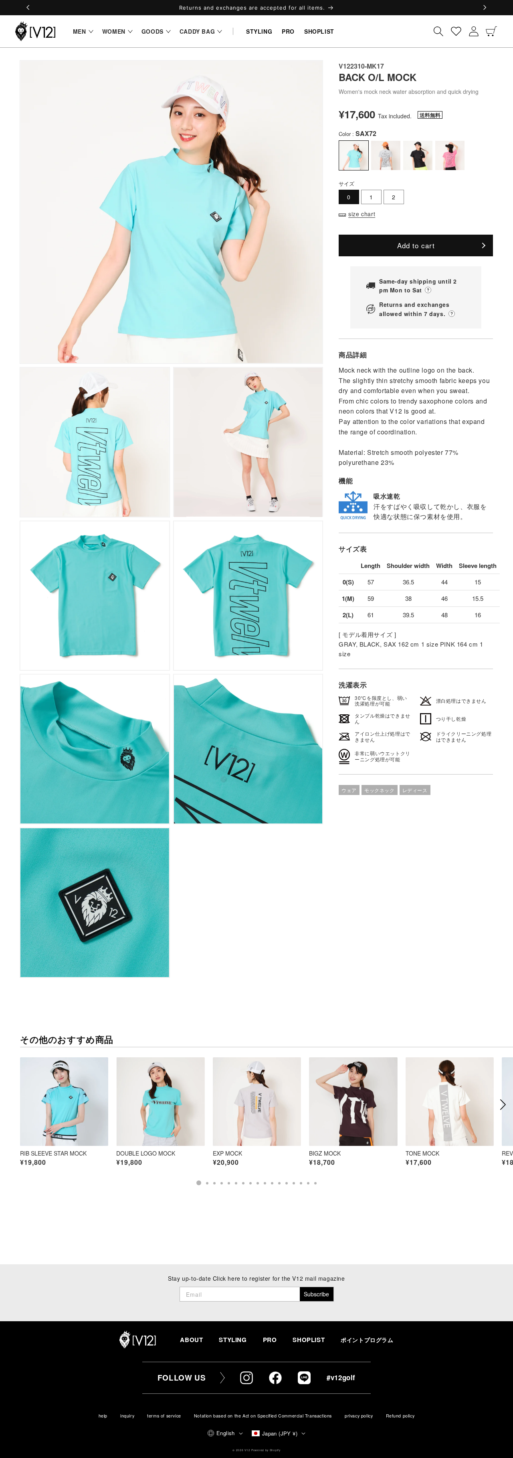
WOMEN (113, 31)
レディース (415, 790)
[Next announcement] (484, 7)
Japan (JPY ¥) (279, 1433)
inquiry (127, 1416)
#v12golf (341, 1377)
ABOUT (191, 1339)
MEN (79, 31)
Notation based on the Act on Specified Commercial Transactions (263, 1416)
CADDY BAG (197, 31)
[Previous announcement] (28, 7)
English (225, 1433)
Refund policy (400, 1416)
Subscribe (316, 1294)
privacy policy (359, 1416)
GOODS (152, 31)
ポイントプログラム (367, 1339)
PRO (270, 1339)
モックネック (379, 790)
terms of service (164, 1416)
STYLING (232, 1339)
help (103, 1416)
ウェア (349, 790)
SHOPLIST (309, 1339)
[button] (81, 31)
